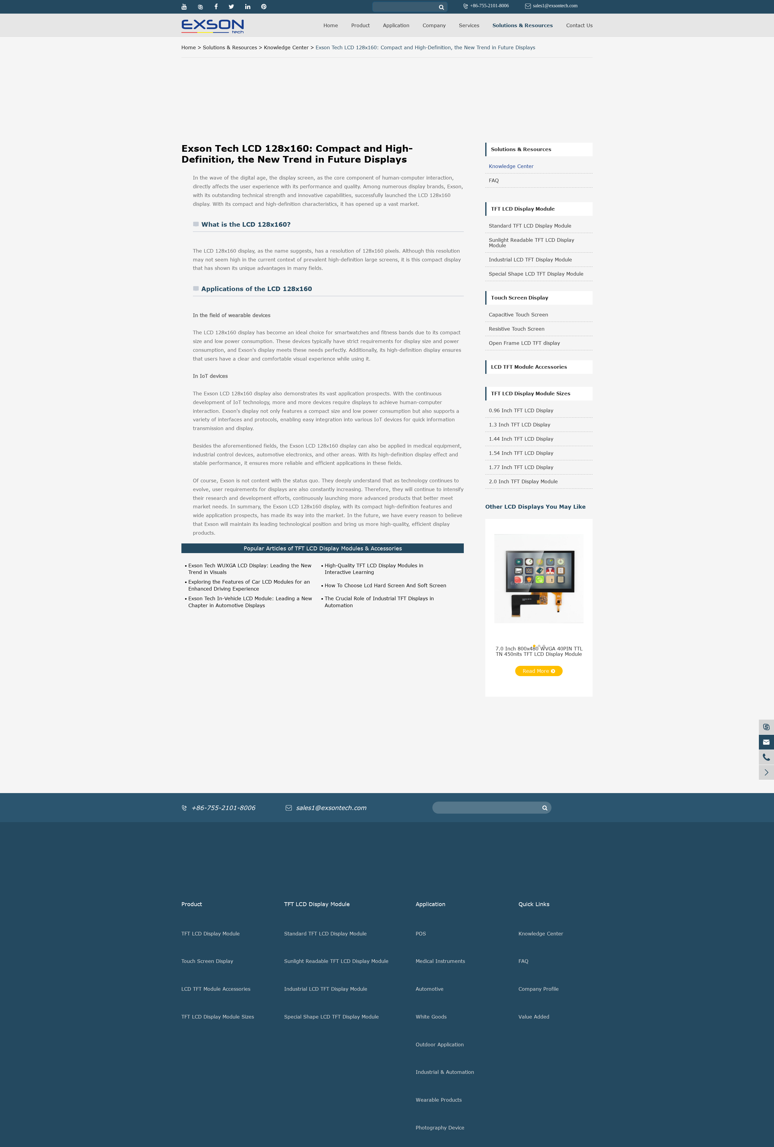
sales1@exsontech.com (551, 5)
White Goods (431, 1016)
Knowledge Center (286, 47)
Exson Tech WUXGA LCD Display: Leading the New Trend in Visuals (249, 569)
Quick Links (534, 904)
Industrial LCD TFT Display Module (530, 259)
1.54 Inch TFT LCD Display (521, 453)
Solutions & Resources (523, 25)
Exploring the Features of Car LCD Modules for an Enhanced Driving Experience (249, 585)
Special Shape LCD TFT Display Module (536, 274)
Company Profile (539, 989)
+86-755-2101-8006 (486, 5)
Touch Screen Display (519, 298)
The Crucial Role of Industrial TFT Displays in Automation (379, 602)
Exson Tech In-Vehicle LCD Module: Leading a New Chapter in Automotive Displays (250, 602)
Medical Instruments (440, 961)
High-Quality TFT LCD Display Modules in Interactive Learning (374, 569)
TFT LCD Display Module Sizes (531, 394)
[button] (534, 646)
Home (331, 25)
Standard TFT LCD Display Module (530, 225)
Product (360, 25)
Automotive (430, 989)
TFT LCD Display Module (523, 209)
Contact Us (579, 25)
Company (434, 25)
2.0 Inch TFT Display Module (523, 481)
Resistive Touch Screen (517, 329)
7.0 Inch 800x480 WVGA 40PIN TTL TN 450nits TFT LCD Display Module (539, 651)
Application (396, 25)
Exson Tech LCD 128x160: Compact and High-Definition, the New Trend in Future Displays (425, 47)
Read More (537, 671)
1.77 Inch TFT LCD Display (521, 467)
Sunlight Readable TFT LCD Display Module (531, 242)
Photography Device (440, 1127)
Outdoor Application (440, 1044)
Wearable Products (439, 1100)
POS (421, 933)
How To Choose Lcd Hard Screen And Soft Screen (385, 585)
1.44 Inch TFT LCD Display (521, 439)
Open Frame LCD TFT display (524, 343)
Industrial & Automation (445, 1072)
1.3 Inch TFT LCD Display (519, 424)
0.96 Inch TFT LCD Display (521, 410)
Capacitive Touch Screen (518, 314)
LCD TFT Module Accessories (529, 367)
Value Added (534, 1016)
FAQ (494, 180)
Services (469, 25)
